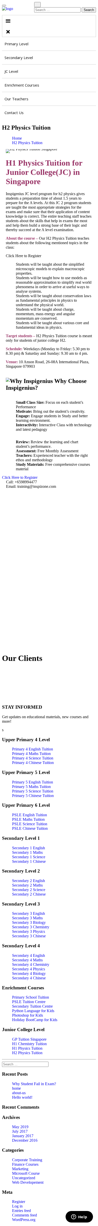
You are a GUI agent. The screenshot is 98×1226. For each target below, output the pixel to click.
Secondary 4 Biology (29, 973)
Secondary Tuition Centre (32, 1006)
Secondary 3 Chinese (29, 936)
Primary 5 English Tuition (32, 782)
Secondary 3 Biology (29, 922)
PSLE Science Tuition (29, 824)
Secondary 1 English (28, 848)
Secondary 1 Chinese (29, 861)
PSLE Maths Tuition (28, 819)
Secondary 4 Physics (28, 969)
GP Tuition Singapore (29, 1039)
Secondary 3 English (28, 913)
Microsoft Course (26, 1173)
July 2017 (20, 1131)
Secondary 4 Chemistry (30, 964)
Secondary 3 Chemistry (30, 927)
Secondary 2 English (28, 881)
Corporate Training (27, 1160)
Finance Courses (25, 1164)
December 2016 (24, 1140)
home (16, 1088)
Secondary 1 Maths (27, 852)
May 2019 (20, 1127)
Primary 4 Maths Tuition (31, 753)
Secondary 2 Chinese (29, 894)
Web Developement (27, 1182)
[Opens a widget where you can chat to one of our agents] (79, 1217)
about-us (19, 1093)
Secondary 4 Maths (27, 960)
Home (17, 138)
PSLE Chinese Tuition (30, 828)
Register (18, 1201)
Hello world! (22, 1097)
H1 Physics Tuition (27, 1048)
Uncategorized (23, 1178)
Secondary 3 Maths (27, 918)
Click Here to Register (20, 477)
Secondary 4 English (28, 955)
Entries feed (21, 1210)
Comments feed (24, 1215)
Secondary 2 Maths (27, 885)
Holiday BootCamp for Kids (34, 1020)
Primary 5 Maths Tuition (31, 786)
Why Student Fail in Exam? (34, 1084)
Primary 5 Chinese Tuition (33, 795)
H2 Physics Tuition (27, 143)
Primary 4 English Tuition (32, 749)
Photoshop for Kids (27, 1015)
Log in (17, 1206)
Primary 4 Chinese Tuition (33, 762)
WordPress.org (23, 1219)
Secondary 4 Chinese (29, 978)
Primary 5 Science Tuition (32, 791)
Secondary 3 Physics (28, 931)
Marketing (20, 1169)
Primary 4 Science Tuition (32, 758)
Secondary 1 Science (28, 857)
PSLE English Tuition (29, 815)
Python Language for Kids (33, 1011)
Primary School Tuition (30, 997)
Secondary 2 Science (28, 890)
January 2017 (22, 1136)
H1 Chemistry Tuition (29, 1044)
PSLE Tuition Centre (28, 1002)
